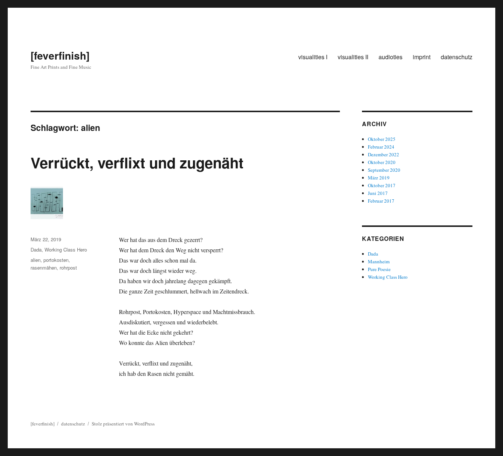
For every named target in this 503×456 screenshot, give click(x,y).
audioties (390, 57)
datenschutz (456, 57)
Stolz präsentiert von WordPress (123, 423)
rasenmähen (44, 267)
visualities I (312, 57)
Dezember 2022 (383, 154)
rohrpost (68, 267)
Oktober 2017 (381, 185)
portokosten (55, 259)
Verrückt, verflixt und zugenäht (137, 162)
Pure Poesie (379, 269)
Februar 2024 (381, 146)
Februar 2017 (381, 200)
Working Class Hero (66, 249)
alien (36, 259)
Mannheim (379, 261)
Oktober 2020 (381, 162)
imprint (421, 57)
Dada (36, 249)
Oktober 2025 (381, 139)
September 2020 (384, 170)
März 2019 (379, 177)
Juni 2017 (378, 193)
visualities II (353, 57)
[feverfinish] (60, 55)
